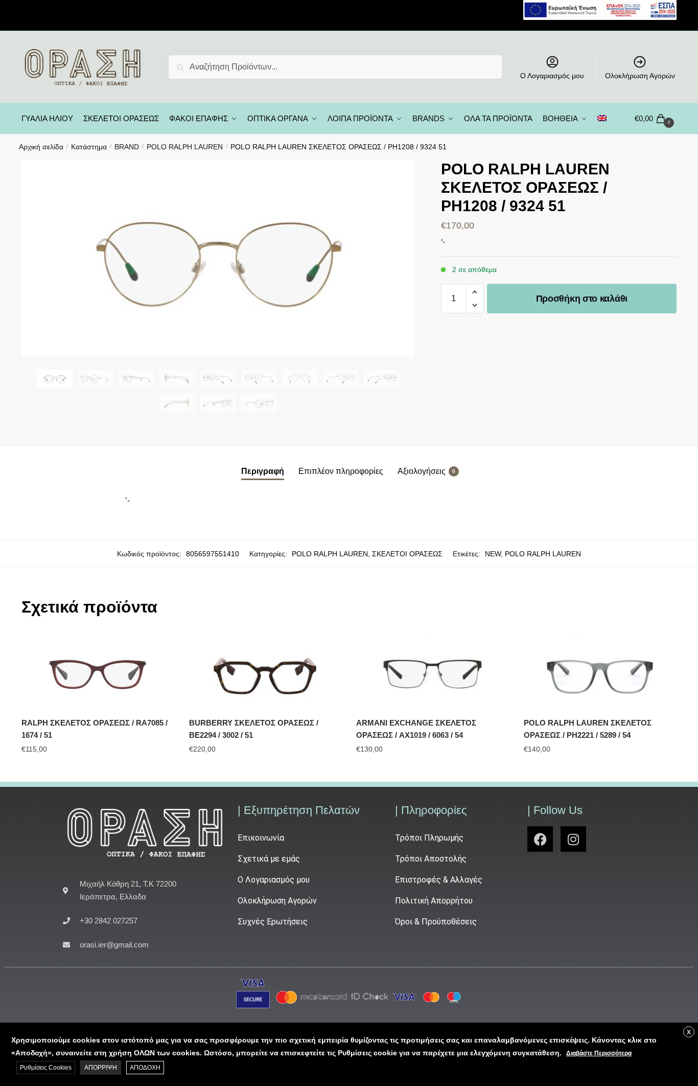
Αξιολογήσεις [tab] (422, 471)
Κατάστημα (89, 147)
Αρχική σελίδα (41, 147)
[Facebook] (540, 839)
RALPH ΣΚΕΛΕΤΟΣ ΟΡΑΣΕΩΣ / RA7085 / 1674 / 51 (94, 728)
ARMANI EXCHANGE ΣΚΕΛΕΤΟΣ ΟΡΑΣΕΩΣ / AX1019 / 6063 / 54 (416, 728)
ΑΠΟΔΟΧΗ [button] (145, 1067)
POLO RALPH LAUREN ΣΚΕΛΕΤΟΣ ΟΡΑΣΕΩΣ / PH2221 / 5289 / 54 (588, 728)
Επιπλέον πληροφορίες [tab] (340, 471)
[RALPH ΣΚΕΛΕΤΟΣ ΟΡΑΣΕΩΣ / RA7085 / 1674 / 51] (97, 672)
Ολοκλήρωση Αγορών (640, 76)
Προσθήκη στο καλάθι (581, 298)
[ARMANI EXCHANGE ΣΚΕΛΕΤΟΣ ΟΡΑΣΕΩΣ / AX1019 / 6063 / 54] (432, 672)
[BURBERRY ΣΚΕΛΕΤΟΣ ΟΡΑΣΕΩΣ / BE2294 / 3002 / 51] (265, 672)
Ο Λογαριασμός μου (552, 76)
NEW (493, 554)
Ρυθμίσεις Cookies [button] (46, 1067)
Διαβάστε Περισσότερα (599, 1053)
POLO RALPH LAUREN (185, 147)
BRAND (126, 147)
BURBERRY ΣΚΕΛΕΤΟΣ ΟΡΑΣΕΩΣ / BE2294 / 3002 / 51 (253, 728)
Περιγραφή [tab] (262, 471)
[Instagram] (573, 839)
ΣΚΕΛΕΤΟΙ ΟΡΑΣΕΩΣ (407, 554)
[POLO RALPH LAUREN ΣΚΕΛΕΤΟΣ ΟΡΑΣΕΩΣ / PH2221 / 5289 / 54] (600, 672)
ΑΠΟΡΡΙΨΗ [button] (100, 1067)
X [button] (689, 1032)
